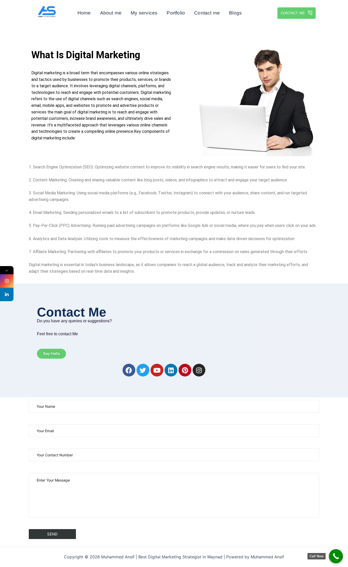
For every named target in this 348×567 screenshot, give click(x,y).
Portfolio (176, 13)
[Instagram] (7, 281)
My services (144, 13)
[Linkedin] (7, 294)
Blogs (235, 13)
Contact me (207, 13)
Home (84, 13)
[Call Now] (336, 556)
